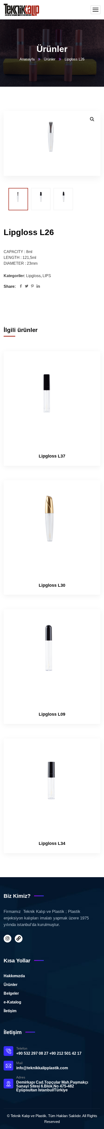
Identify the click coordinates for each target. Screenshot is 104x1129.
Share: (10, 286)
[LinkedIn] (38, 287)
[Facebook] (20, 287)
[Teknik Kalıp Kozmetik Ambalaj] (21, 10)
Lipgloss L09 (52, 714)
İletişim (10, 1011)
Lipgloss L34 (52, 843)
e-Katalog (12, 1002)
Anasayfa (27, 59)
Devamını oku (88, 360)
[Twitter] (26, 287)
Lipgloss (33, 276)
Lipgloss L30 (52, 585)
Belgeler (11, 993)
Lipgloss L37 (52, 456)
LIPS (47, 276)
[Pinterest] (32, 287)
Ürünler (49, 59)
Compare (88, 371)
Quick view (88, 383)
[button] (92, 119)
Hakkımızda (14, 976)
